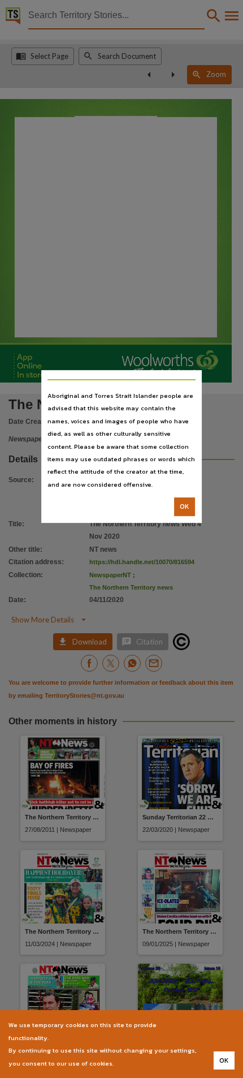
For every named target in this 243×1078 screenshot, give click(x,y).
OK (184, 506)
